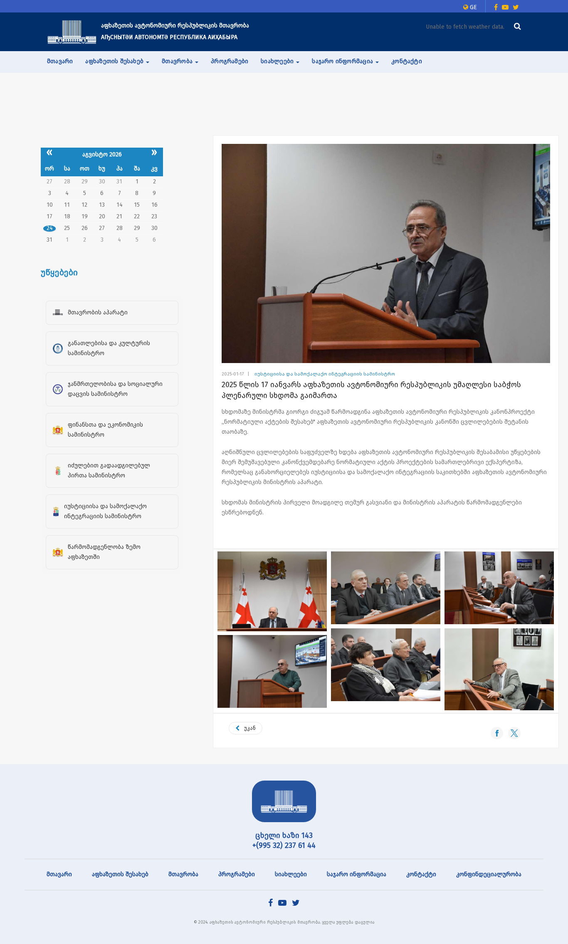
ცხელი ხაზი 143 (284, 835)
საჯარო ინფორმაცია (356, 874)
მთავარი (60, 61)
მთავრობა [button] (178, 61)
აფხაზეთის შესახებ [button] (115, 61)
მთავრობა (183, 874)
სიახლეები (291, 874)
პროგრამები (229, 61)
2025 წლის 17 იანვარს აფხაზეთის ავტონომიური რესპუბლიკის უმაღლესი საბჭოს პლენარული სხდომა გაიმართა (371, 390)
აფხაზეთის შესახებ (120, 874)
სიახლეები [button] (278, 61)
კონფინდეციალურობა (488, 874)
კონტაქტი (406, 61)
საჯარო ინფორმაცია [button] (343, 61)
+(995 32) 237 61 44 (284, 845)
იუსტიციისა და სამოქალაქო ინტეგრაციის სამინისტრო (324, 374)
